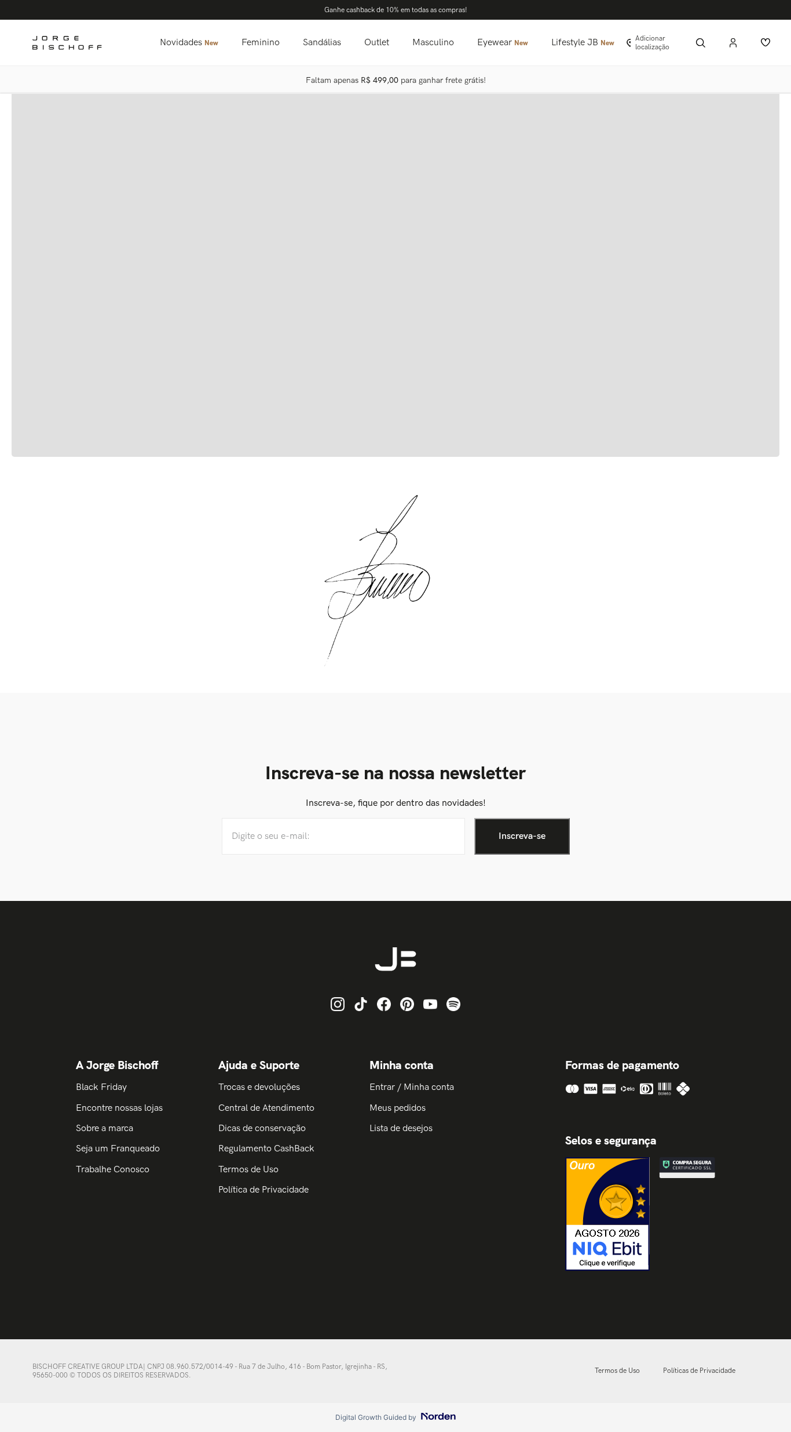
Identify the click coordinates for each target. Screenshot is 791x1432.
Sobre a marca (104, 1128)
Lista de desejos (401, 1128)
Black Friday (101, 1087)
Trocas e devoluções (259, 1087)
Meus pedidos (397, 1108)
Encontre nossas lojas (119, 1108)
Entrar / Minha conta (411, 1087)
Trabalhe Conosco (112, 1169)
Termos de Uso (248, 1169)
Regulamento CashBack (266, 1148)
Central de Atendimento (266, 1108)
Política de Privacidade (263, 1189)
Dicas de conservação (262, 1128)
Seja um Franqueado (118, 1148)
